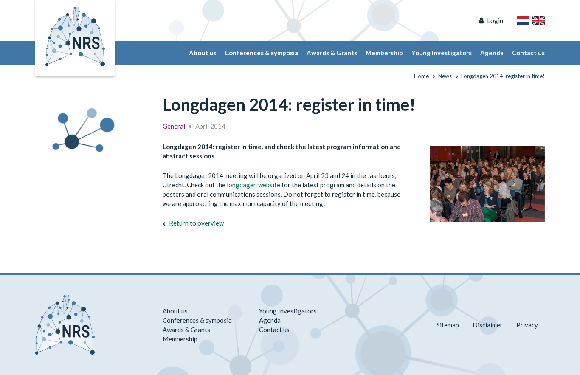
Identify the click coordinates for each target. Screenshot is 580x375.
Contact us (528, 52)
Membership (384, 52)
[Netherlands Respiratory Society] (75, 35)
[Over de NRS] (523, 20)
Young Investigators (441, 52)
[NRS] (87, 126)
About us (202, 52)
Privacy (527, 325)
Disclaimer (488, 325)
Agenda (492, 52)
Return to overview (196, 223)
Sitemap (447, 325)
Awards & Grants (332, 52)
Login (495, 20)
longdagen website (253, 185)
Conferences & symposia (261, 52)
